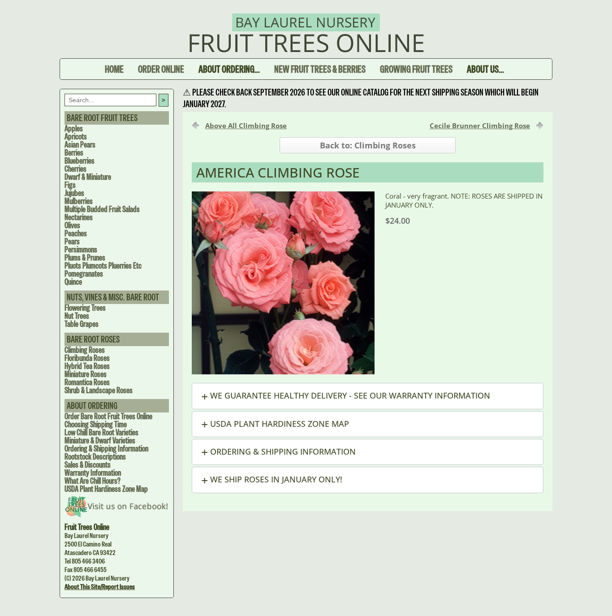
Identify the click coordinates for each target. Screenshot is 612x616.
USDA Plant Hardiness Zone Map (106, 489)
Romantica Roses (87, 382)
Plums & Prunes (85, 257)
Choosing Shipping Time (96, 424)
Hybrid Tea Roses (87, 366)
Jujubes (74, 193)
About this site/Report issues (100, 586)
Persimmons (81, 249)
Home (114, 69)
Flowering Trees (85, 308)
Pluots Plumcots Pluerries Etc (103, 265)
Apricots (76, 136)
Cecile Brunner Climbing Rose (480, 125)
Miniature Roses (86, 374)
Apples (74, 128)
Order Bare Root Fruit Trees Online (108, 416)
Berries (74, 152)
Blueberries (80, 161)
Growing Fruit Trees (416, 69)
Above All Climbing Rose (246, 125)
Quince (73, 282)
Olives (72, 225)
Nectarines (79, 217)
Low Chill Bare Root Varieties (101, 432)
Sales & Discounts (88, 465)
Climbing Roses (85, 350)
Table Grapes (82, 324)
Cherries (75, 169)
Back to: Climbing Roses (368, 145)
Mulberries (79, 201)
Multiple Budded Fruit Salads (102, 209)
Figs (70, 185)
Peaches (76, 233)
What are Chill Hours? (93, 481)
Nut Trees (77, 316)
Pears (72, 241)
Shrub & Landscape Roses (99, 390)
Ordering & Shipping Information (106, 448)
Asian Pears (80, 144)
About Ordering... (229, 69)
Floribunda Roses (87, 358)
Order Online (161, 69)
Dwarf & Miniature (88, 177)
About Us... (485, 69)
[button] (367, 396)
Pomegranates (84, 274)
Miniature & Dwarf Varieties (100, 440)
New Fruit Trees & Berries (320, 69)
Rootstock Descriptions (95, 456)
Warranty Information (93, 473)
